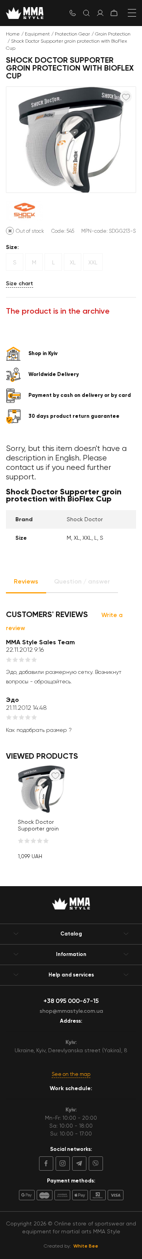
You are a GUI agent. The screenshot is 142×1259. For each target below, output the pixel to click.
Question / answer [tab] (82, 581)
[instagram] (61, 1163)
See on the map (71, 1074)
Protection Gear (72, 34)
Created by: (71, 1246)
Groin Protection (113, 34)
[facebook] (46, 1163)
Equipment (37, 34)
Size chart (19, 283)
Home (13, 34)
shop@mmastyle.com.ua (71, 1011)
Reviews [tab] (26, 581)
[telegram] (78, 1163)
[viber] (94, 1163)
